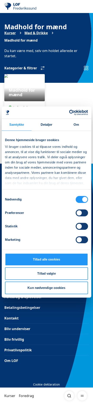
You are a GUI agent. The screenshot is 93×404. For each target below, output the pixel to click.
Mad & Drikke (36, 33)
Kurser (9, 395)
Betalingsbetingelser (22, 307)
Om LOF (11, 360)
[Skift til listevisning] (86, 68)
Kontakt (11, 318)
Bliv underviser (17, 328)
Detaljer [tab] (47, 124)
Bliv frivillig (14, 339)
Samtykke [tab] (16, 124)
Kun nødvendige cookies (46, 288)
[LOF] (26, 6)
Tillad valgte (46, 273)
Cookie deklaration (46, 384)
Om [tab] (76, 124)
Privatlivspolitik (18, 350)
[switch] (82, 212)
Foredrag (26, 395)
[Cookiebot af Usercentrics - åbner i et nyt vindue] (69, 112)
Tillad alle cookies (46, 259)
